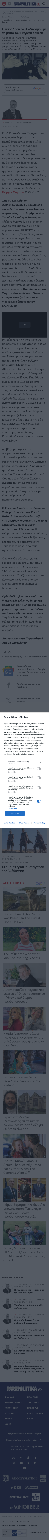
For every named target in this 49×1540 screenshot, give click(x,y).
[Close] (43, 717)
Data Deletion (9, 823)
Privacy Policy (39, 823)
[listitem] (24, 762)
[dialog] (24, 770)
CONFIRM (15, 813)
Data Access (24, 823)
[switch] (39, 768)
